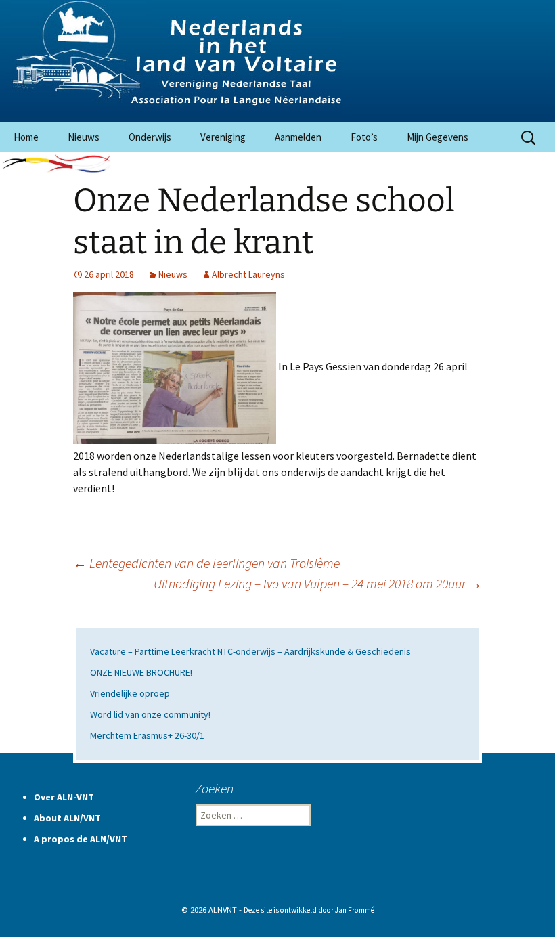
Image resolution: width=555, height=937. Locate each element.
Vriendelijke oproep (130, 693)
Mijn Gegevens (437, 137)
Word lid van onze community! (150, 714)
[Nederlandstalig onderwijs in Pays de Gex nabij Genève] (277, 61)
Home (26, 137)
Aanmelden (298, 137)
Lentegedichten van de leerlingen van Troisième (206, 562)
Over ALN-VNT (64, 797)
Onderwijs (150, 137)
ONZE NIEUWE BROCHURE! (141, 672)
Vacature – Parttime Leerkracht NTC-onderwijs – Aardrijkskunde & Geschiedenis (250, 651)
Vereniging (223, 137)
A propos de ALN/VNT (80, 839)
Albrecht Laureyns (248, 274)
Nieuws (83, 137)
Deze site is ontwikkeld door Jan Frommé (309, 910)
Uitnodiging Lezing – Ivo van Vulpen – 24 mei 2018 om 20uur (318, 583)
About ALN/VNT (67, 818)
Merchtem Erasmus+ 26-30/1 (147, 735)
